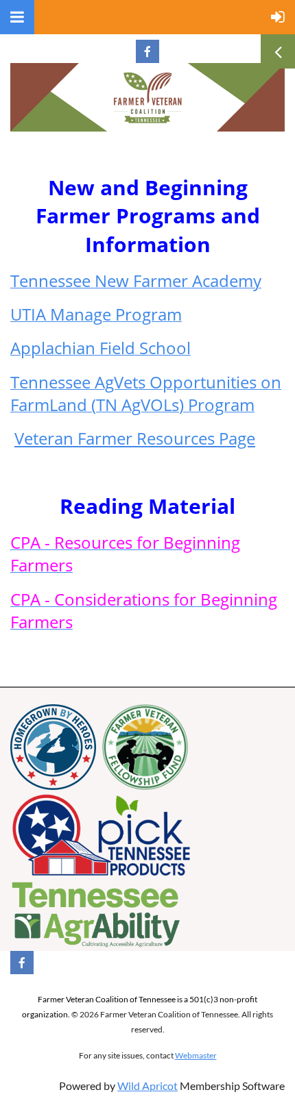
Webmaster (196, 1055)
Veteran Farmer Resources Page (134, 438)
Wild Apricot (147, 1085)
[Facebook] (147, 51)
